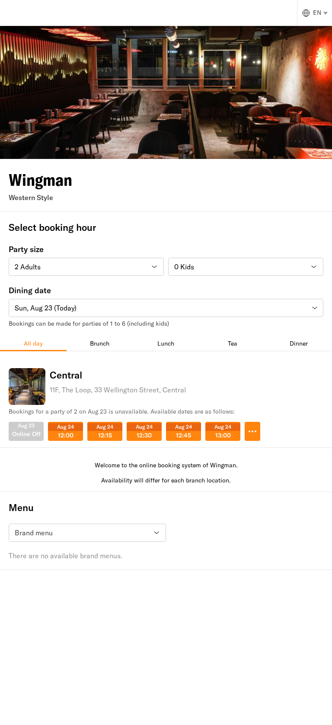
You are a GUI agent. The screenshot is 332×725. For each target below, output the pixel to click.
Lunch (165, 343)
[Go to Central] (252, 431)
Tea (232, 343)
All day (33, 343)
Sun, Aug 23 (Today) (46, 308)
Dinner (299, 343)
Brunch (99, 343)
